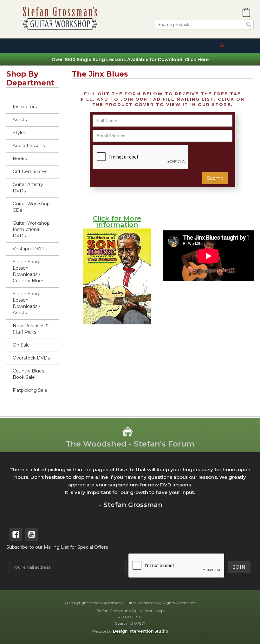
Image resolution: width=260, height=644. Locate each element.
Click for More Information (117, 221)
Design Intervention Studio (140, 631)
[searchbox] (204, 24)
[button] (246, 12)
